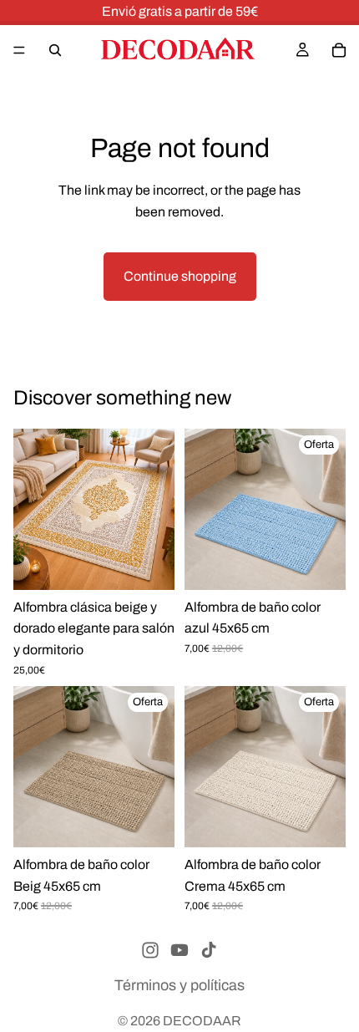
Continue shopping (180, 276)
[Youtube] (179, 950)
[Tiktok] (209, 950)
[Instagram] (150, 950)
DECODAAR (202, 1021)
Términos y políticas (179, 985)
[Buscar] (55, 50)
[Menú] (19, 50)
